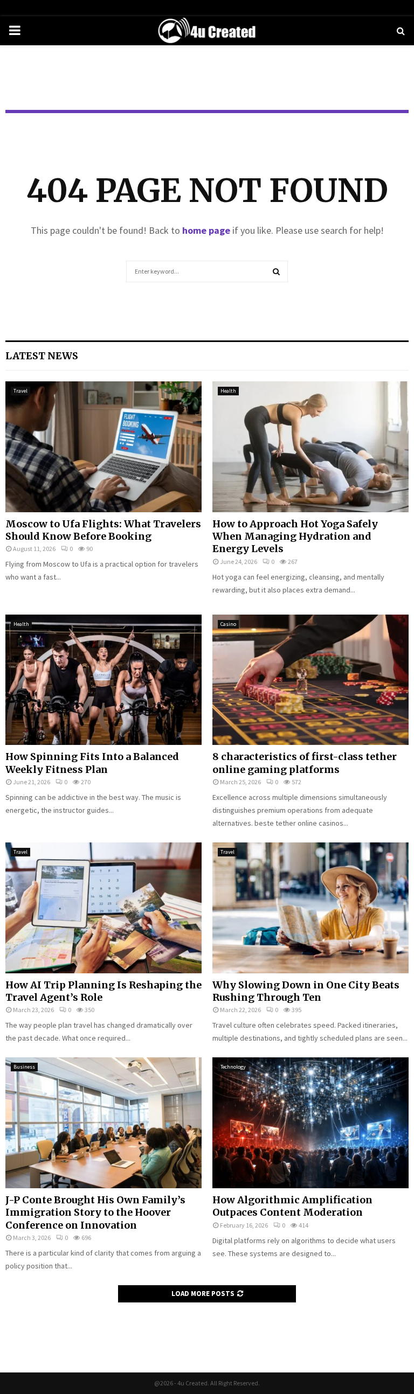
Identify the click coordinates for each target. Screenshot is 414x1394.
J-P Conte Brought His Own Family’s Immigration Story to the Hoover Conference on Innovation (95, 1212)
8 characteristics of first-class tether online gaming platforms (304, 762)
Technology (233, 1066)
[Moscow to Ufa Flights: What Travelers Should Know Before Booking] (103, 446)
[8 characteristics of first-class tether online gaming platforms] (310, 680)
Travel (20, 390)
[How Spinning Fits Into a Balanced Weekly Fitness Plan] (103, 680)
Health (228, 390)
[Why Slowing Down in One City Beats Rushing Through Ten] (310, 907)
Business (24, 1066)
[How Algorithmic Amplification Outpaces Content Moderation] (310, 1122)
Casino (228, 624)
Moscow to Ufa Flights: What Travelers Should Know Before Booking (103, 530)
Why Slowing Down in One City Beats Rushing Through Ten (305, 991)
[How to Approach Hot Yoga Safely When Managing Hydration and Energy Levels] (310, 446)
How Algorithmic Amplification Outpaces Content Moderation (292, 1206)
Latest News (41, 356)
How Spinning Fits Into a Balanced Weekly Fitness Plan (92, 762)
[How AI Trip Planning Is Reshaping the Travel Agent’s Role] (103, 907)
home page (206, 230)
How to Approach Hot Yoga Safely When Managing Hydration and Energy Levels (295, 536)
